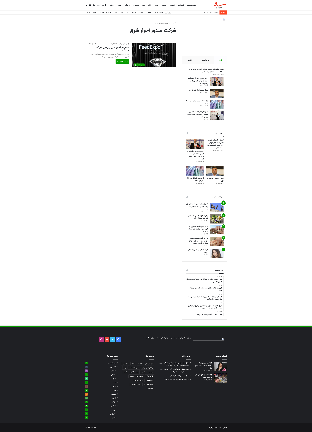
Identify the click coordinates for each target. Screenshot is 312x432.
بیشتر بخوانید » (122, 61)
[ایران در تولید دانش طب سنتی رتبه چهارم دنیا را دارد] (217, 218)
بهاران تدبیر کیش (147, 368)
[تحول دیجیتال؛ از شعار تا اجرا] (217, 93)
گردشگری (150, 388)
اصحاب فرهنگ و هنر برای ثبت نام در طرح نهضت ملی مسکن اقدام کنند (198, 229)
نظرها (189, 60)
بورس (114, 417)
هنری (119, 5)
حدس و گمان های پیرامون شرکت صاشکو (112, 49)
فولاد (125, 372)
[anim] (220, 5)
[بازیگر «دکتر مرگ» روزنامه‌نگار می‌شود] (217, 253)
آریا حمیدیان (149, 364)
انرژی (156, 5)
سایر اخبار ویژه (111, 363)
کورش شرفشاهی (135, 384)
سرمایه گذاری (134, 372)
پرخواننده (205, 60)
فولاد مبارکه (149, 376)
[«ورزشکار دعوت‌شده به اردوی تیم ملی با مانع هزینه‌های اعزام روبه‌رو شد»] (217, 115)
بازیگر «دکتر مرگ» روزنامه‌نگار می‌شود (198, 251)
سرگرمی (113, 409)
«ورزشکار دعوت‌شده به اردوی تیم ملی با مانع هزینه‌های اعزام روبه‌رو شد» (195, 12)
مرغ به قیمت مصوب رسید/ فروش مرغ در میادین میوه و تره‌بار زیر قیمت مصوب (198, 241)
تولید (143, 372)
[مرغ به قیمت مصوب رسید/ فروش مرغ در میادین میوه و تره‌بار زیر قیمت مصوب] (217, 241)
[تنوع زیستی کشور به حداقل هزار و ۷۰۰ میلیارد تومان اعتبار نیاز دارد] (217, 207)
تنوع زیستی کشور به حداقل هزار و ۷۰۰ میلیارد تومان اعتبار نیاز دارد (197, 206)
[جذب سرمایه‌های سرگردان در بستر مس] (220, 378)
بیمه (143, 5)
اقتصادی (172, 5)
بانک (149, 5)
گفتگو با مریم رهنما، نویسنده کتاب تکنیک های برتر (203, 365)
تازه (220, 60)
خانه (173, 23)
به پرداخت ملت (134, 368)
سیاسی (163, 5)
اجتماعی (181, 5)
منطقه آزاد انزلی (138, 380)
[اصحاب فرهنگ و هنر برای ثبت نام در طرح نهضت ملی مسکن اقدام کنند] (217, 229)
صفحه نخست (191, 5)
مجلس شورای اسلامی (136, 376)
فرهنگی (127, 5)
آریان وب (211, 427)
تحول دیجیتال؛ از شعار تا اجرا (198, 90)
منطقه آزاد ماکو (148, 384)
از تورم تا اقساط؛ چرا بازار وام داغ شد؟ (197, 102)
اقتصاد (140, 364)
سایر (114, 390)
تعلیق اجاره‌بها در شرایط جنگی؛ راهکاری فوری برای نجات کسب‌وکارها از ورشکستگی (206, 70)
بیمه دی (150, 372)
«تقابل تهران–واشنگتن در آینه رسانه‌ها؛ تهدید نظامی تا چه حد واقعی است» (197, 81)
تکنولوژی (136, 5)
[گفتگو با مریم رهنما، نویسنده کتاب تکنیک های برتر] (220, 366)
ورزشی (112, 5)
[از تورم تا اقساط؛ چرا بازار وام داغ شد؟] (217, 104)
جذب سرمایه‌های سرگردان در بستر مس (203, 376)
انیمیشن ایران (123, 44)
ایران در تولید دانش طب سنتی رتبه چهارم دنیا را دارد (197, 216)
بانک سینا (125, 364)
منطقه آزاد (150, 380)
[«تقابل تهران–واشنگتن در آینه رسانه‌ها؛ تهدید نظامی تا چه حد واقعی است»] (217, 81)
